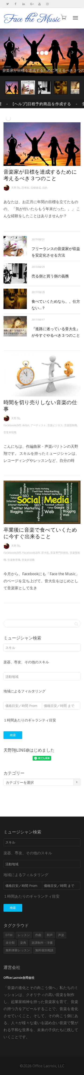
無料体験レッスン (18, 950)
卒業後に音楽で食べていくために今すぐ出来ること (40, 533)
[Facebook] (15, 4)
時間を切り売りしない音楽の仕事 (40, 405)
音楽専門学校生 (59, 552)
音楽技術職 (70, 425)
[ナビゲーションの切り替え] (75, 18)
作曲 (38, 935)
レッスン (24, 935)
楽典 (23, 943)
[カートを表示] (63, 17)
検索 (13, 735)
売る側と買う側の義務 (50, 276)
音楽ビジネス (55, 425)
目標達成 (36, 187)
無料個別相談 (44, 950)
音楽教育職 (13, 559)
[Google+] (31, 4)
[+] (42, 144)
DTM (9, 935)
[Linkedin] (23, 4)
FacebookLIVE (12, 425)
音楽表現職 (10, 432)
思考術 (25, 187)
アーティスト (38, 425)
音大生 (45, 552)
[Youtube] (39, 4)
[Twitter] (7, 4)
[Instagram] (47, 4)
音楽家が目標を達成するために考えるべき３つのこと (40, 175)
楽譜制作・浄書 (42, 943)
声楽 (61, 935)
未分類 (10, 943)
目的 (44, 187)
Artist (25, 425)
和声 (50, 935)
